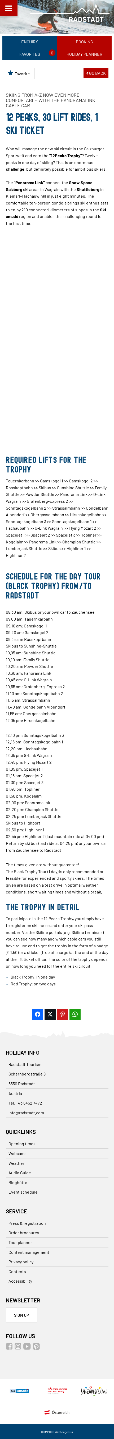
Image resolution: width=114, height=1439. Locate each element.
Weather (16, 1163)
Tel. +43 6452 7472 (25, 1102)
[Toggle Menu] (8, 8)
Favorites (29, 54)
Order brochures (23, 1232)
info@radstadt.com (26, 1112)
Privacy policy (20, 1261)
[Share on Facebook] (37, 1014)
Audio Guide (19, 1172)
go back (97, 73)
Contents (17, 1271)
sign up (21, 1314)
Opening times (22, 1143)
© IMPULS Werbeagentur (57, 1432)
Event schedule (23, 1191)
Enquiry (29, 41)
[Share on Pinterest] (62, 1014)
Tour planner (20, 1242)
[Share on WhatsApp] (75, 1014)
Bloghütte (17, 1182)
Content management (28, 1252)
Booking (84, 41)
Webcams (17, 1153)
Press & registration (27, 1223)
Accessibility (20, 1280)
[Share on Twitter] (50, 1014)
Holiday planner (84, 54)
